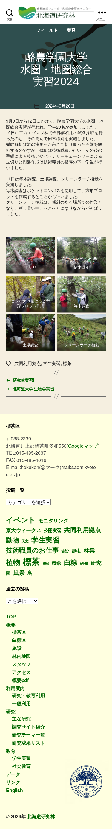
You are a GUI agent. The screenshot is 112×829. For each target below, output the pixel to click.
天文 (25, 541)
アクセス (21, 672)
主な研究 (21, 718)
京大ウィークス (23, 529)
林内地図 (21, 655)
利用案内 (15, 688)
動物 (12, 540)
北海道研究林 (41, 816)
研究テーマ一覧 (28, 734)
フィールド (47, 30)
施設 (65, 551)
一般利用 (21, 703)
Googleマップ (83, 445)
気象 (56, 562)
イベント (21, 519)
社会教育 (21, 766)
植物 (13, 562)
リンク (13, 782)
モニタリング (53, 520)
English (14, 790)
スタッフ (21, 664)
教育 (11, 750)
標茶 (31, 561)
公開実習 (52, 530)
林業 (89, 550)
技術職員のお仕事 (32, 550)
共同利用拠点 (82, 529)
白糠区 (19, 639)
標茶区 (19, 631)
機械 (46, 563)
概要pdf (20, 680)
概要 (11, 624)
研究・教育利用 (28, 695)
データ (13, 774)
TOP (11, 616)
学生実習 (45, 539)
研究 (96, 562)
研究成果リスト (28, 742)
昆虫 (76, 550)
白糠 (71, 562)
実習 (71, 30)
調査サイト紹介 (28, 726)
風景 (19, 572)
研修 (84, 563)
